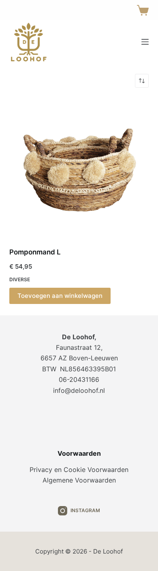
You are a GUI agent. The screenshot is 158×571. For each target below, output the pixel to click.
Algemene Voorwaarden (79, 480)
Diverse (19, 279)
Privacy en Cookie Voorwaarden (79, 469)
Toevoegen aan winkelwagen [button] (59, 296)
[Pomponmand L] (78, 167)
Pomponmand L (35, 252)
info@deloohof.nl (79, 390)
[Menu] (145, 41)
